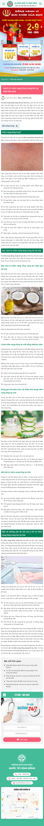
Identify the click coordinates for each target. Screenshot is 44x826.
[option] (22, 42)
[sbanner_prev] (2, 42)
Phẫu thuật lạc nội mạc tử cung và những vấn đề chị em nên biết (23, 677)
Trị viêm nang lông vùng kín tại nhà (13, 103)
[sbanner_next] (42, 42)
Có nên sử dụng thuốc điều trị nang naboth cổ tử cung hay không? (22, 672)
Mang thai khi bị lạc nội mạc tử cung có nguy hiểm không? (22, 685)
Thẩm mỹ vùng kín (16, 79)
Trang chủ (4, 79)
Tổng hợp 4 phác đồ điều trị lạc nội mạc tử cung (22, 681)
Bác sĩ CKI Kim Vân (25, 98)
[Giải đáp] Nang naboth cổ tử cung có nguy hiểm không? (22, 666)
